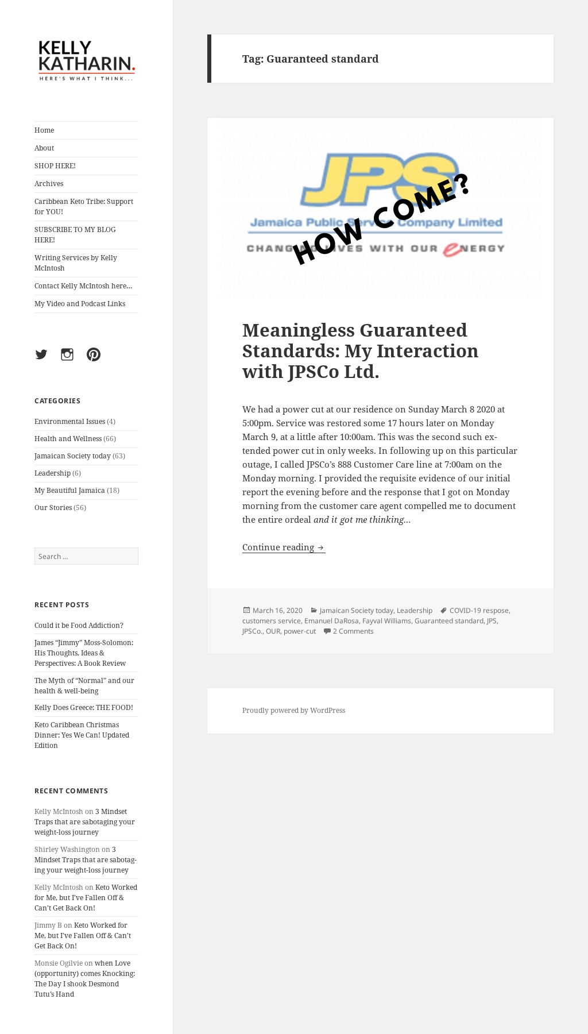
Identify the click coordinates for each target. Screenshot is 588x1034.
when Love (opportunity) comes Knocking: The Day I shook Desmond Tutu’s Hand (84, 978)
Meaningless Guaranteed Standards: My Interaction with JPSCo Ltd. (360, 350)
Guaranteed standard (449, 621)
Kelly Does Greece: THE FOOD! (83, 707)
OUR (273, 631)
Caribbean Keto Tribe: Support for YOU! (83, 206)
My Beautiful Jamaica (69, 490)
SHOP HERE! (55, 166)
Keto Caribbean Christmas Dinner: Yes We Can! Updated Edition (81, 735)
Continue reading (284, 547)
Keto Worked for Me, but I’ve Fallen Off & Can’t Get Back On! (85, 897)
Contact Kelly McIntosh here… (83, 286)
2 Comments (353, 631)
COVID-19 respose (479, 610)
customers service (271, 621)
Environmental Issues (69, 421)
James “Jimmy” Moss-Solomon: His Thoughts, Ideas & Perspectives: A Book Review (83, 653)
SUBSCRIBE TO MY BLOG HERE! (75, 235)
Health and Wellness (68, 438)
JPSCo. (252, 631)
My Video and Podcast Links (79, 303)
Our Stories (53, 507)
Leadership (52, 473)
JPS (492, 621)
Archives (48, 183)
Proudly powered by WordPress (293, 710)
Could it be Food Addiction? (78, 625)
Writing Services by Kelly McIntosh (75, 263)
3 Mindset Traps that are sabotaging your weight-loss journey (84, 822)
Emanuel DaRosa (331, 621)
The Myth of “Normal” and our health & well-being (84, 686)
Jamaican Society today (72, 456)
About (44, 148)
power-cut (300, 631)
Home (44, 130)
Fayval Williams (386, 621)
